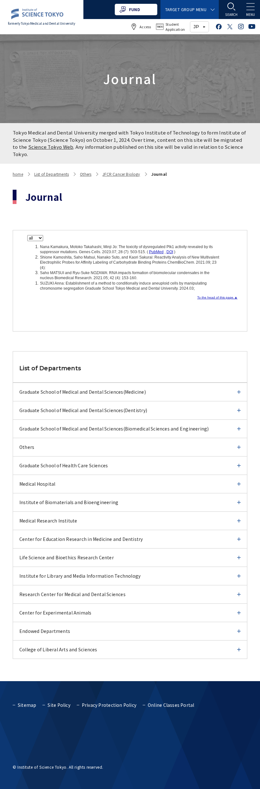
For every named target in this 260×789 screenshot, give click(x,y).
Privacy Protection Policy (109, 705)
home (18, 174)
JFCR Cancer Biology (121, 174)
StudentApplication (175, 27)
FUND (134, 9)
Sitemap (27, 705)
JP (196, 27)
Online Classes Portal (171, 705)
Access (145, 26)
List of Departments (51, 174)
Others (85, 174)
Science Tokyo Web (51, 146)
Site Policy (59, 705)
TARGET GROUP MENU (185, 9)
